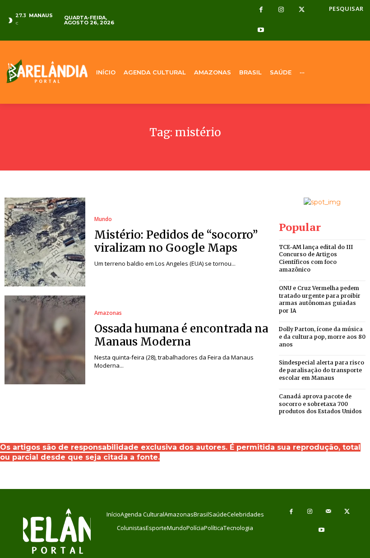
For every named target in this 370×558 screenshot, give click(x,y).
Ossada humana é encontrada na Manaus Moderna (181, 335)
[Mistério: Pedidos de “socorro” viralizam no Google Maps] (45, 242)
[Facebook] (261, 10)
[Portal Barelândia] (46, 71)
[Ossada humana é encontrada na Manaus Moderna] (45, 339)
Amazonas (108, 313)
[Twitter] (302, 10)
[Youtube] (261, 30)
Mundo (103, 219)
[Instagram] (281, 10)
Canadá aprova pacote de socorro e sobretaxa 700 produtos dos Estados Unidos (320, 404)
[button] (346, 9)
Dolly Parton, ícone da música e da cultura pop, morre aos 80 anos (322, 337)
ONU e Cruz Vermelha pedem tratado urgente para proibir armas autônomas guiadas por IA (320, 299)
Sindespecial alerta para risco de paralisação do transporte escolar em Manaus (321, 370)
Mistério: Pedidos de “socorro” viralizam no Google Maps (176, 241)
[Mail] (329, 512)
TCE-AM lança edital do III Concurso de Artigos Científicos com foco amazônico (316, 258)
